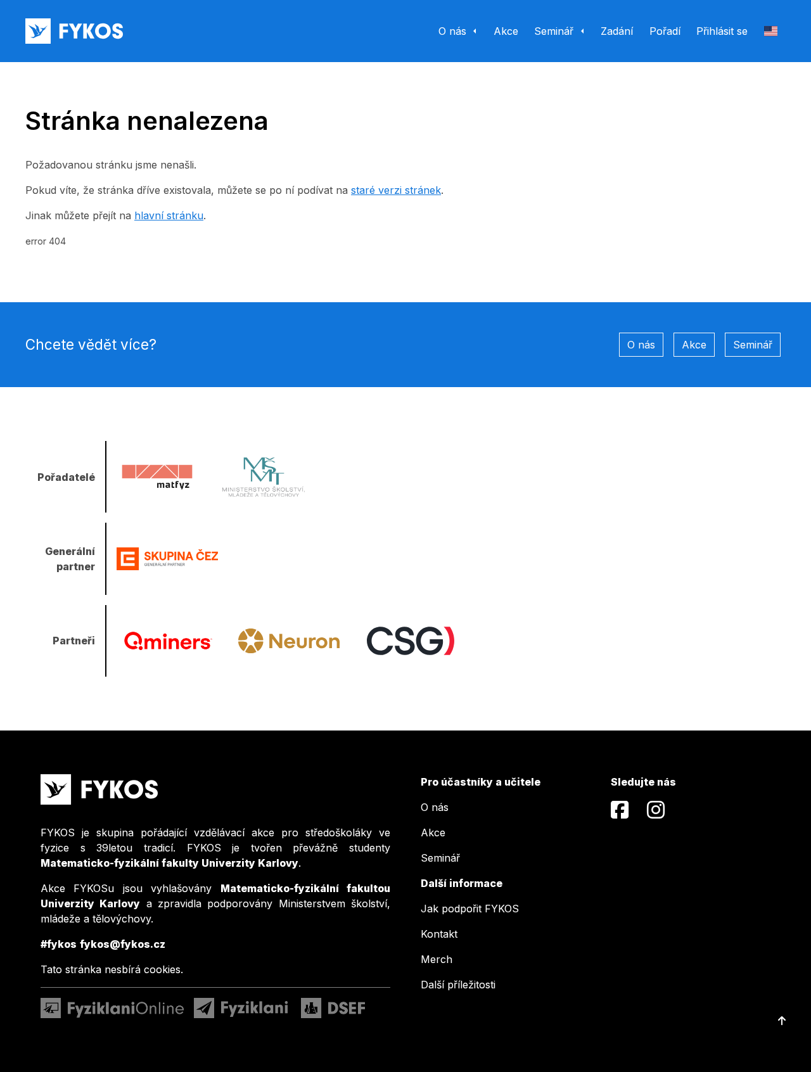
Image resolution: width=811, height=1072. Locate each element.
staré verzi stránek (396, 190)
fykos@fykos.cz (122, 944)
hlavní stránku (168, 215)
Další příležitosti (458, 984)
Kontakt (439, 934)
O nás (641, 344)
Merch (436, 959)
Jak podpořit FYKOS (470, 908)
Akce (694, 344)
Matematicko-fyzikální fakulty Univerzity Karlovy (169, 863)
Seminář (752, 344)
